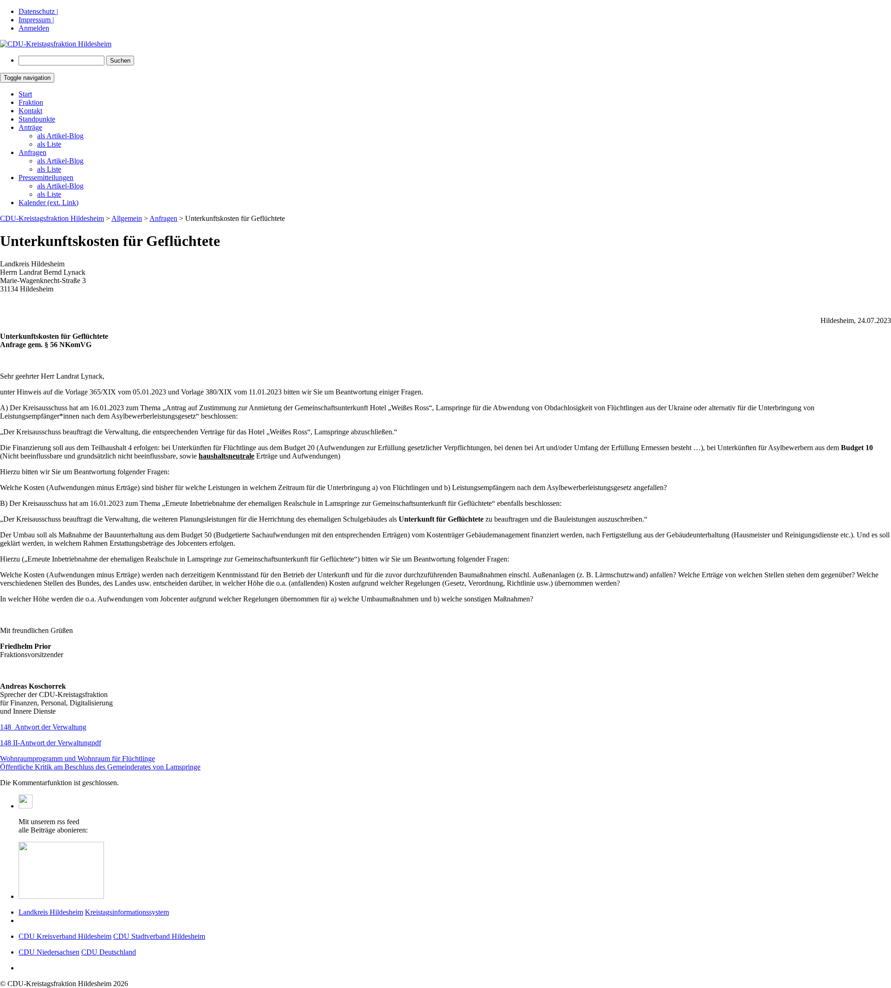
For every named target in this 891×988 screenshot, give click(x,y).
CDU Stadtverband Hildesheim (159, 936)
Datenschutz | (38, 11)
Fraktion (31, 102)
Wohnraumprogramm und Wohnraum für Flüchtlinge (77, 758)
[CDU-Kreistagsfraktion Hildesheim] (55, 44)
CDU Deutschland (108, 952)
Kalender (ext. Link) (48, 203)
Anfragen (32, 152)
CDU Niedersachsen (49, 952)
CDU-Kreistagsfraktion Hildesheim (52, 218)
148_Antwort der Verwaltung (43, 727)
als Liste (49, 144)
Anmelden (34, 28)
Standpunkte (37, 119)
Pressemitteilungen (46, 177)
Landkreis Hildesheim (51, 912)
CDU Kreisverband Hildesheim (65, 936)
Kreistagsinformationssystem (127, 912)
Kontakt (30, 111)
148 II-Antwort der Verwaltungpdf (50, 743)
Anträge (30, 127)
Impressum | (36, 20)
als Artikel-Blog (60, 136)
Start (25, 94)
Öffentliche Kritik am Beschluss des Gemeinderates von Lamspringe (100, 767)
